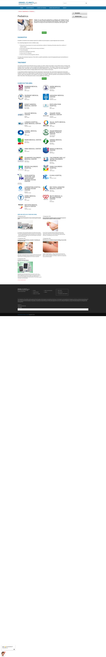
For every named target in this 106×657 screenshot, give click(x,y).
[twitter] (19, 307)
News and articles (48, 290)
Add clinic (60, 290)
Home (21, 7)
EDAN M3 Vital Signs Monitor (23, 260)
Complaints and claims (62, 293)
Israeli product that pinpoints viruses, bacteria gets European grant (29, 218)
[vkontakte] (21, 307)
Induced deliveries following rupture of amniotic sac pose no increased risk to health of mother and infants (54, 218)
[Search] (86, 3)
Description (77, 13)
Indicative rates (78, 16)
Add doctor (60, 292)
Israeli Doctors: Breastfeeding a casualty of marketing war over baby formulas (29, 240)
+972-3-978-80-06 (22, 306)
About (64, 7)
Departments (30, 7)
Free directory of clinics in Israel (23, 314)
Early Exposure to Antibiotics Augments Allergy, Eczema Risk (54, 240)
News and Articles (54, 7)
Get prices (44, 32)
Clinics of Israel (41, 7)
